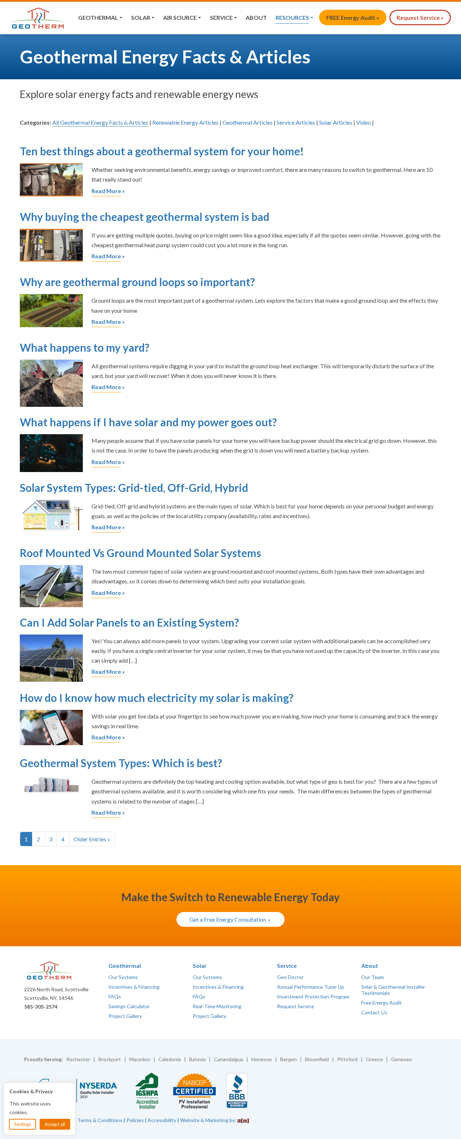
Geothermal (98, 17)
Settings (22, 1124)
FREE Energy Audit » (352, 17)
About (256, 17)
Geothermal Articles (248, 122)
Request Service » (420, 17)
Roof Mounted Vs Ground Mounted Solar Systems (140, 552)
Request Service (295, 1006)
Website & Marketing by (207, 1120)
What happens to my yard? (84, 347)
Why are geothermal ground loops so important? (137, 281)
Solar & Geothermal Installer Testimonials (393, 990)
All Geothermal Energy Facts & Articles (100, 122)
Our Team (372, 977)
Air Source (180, 17)
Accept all (55, 1124)
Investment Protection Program (313, 996)
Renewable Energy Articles (185, 122)
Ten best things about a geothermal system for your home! (162, 150)
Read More (106, 190)
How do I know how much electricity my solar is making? (157, 697)
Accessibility (162, 1120)
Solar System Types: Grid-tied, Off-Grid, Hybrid (134, 487)
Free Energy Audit (381, 1003)
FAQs (114, 996)
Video (363, 122)
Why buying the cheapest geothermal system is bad (144, 216)
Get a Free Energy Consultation (227, 919)
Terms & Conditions (99, 1120)
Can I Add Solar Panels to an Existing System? (129, 622)
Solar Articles (335, 122)
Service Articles (296, 122)
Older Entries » (91, 839)
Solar (140, 17)
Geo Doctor (290, 977)
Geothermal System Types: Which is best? (121, 762)
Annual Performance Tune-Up (310, 987)
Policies (135, 1120)
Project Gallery (125, 1016)
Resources (292, 17)
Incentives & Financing (134, 987)
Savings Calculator (129, 1006)
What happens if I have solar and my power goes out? (148, 421)
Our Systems (123, 977)
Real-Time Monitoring (217, 1006)
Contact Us (374, 1012)
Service (221, 17)
